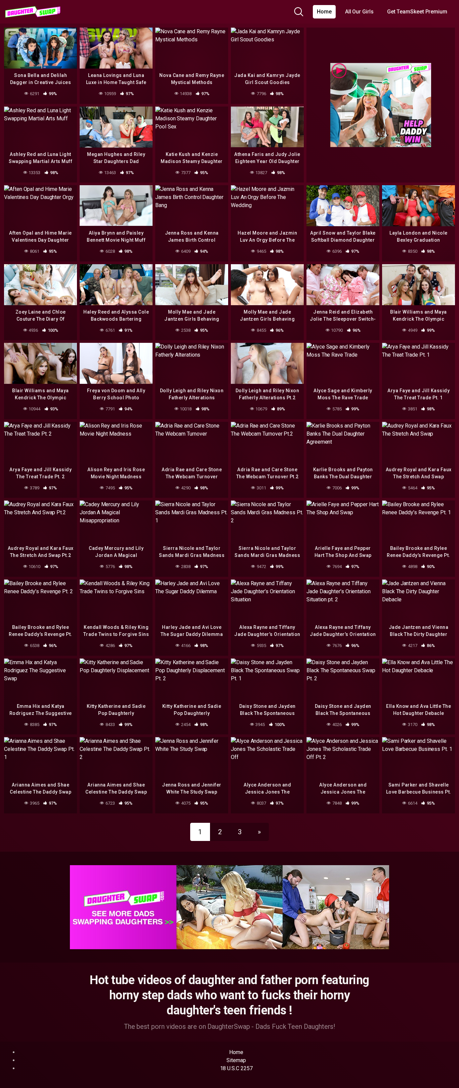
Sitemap (236, 1060)
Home (324, 11)
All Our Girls (359, 11)
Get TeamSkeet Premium (417, 11)
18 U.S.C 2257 (236, 1068)
